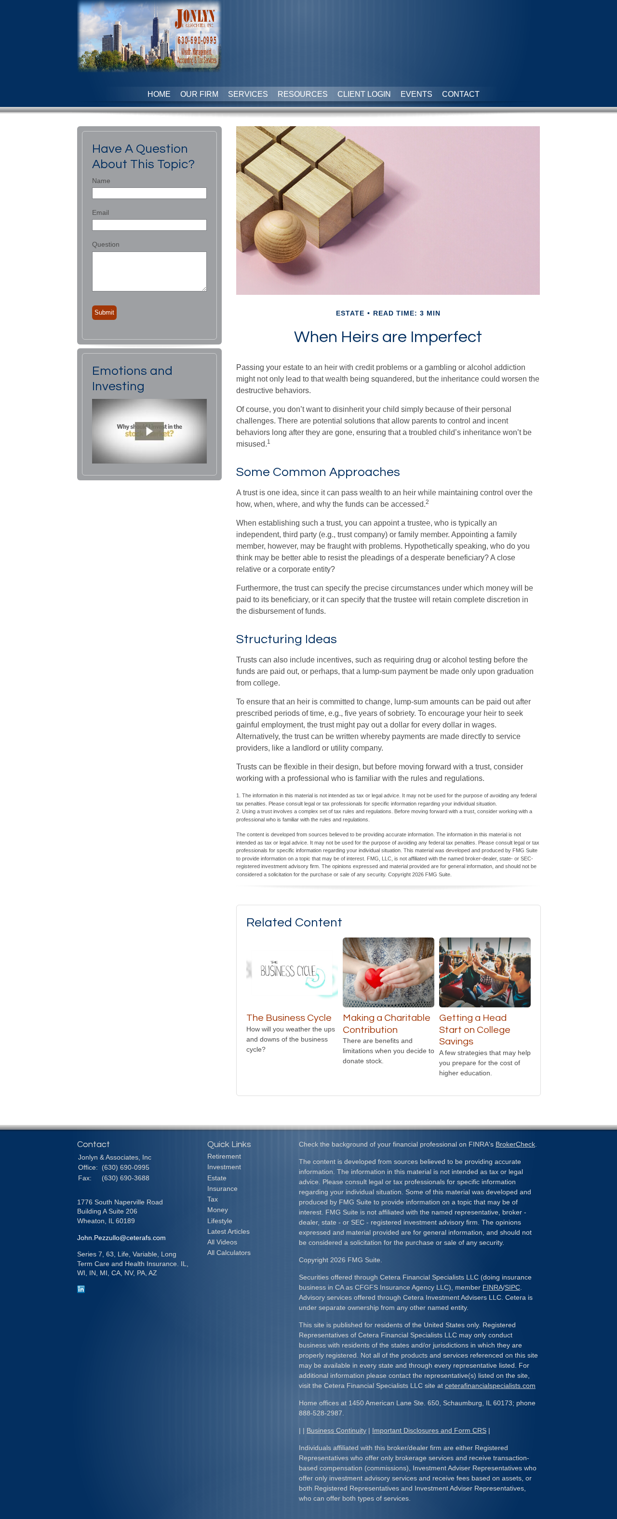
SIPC (512, 1287)
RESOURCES (303, 94)
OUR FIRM (199, 94)
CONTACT (461, 94)
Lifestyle (219, 1221)
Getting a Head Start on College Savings (474, 1029)
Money (217, 1210)
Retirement (224, 1156)
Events (416, 94)
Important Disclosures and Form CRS (429, 1430)
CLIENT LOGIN (364, 94)
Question (106, 244)
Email (100, 212)
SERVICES (248, 94)
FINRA (493, 1287)
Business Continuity (336, 1430)
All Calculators (229, 1252)
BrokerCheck (515, 1144)
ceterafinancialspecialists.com (490, 1385)
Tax (212, 1199)
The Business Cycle (289, 1018)
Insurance (222, 1188)
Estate (217, 1178)
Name (101, 181)
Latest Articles (228, 1231)
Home (159, 94)
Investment (224, 1167)
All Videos (222, 1242)
